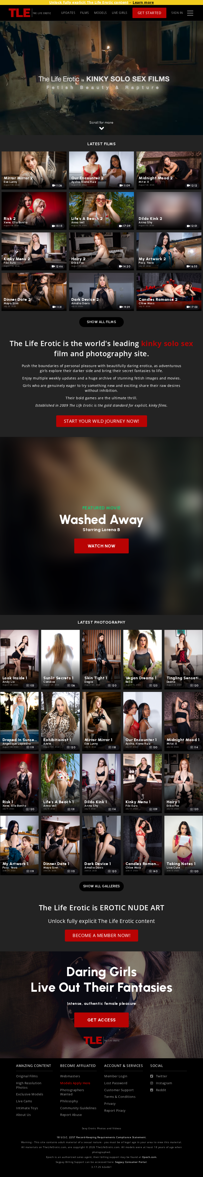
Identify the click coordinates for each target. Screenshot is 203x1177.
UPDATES (68, 13)
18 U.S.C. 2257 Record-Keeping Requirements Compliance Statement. (102, 1137)
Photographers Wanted (72, 1092)
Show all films (101, 322)
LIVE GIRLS (119, 13)
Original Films (27, 1076)
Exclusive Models (29, 1094)
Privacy (110, 1104)
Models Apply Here (75, 1083)
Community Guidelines (78, 1108)
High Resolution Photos (29, 1085)
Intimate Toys (27, 1108)
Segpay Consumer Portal (131, 1162)
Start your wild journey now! (101, 421)
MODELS (100, 13)
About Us (23, 1115)
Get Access (101, 1020)
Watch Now (102, 546)
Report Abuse (71, 1115)
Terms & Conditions (119, 1097)
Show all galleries (101, 886)
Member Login (115, 1076)
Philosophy (69, 1101)
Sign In (177, 13)
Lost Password (115, 1083)
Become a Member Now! (101, 935)
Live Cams (24, 1101)
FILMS (84, 13)
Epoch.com (149, 1157)
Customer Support (119, 1090)
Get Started (149, 12)
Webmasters (70, 1076)
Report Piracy (115, 1110)
